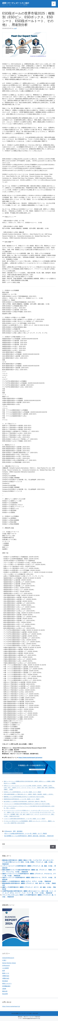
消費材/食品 (5, 976)
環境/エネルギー (7, 983)
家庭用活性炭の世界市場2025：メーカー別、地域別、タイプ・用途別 (21, 799)
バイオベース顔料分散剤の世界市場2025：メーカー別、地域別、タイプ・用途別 (24, 818)
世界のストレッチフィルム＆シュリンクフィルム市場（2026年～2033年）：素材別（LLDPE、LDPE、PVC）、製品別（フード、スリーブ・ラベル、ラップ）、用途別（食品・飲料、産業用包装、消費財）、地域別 (29, 787)
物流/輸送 (19, 831)
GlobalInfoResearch (8, 958)
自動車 (4, 988)
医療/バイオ (5, 973)
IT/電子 (4, 960)
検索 (3, 844)
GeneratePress (42, 1013)
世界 (14, 831)
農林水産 (4, 991)
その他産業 (5, 968)
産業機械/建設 (6, 986)
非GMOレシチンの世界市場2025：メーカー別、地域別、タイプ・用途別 (22, 792)
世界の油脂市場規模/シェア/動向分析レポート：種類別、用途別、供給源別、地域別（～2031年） (29, 794)
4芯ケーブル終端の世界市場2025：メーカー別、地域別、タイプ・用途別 (25, 833)
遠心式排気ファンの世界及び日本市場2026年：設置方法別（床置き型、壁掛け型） (25, 801)
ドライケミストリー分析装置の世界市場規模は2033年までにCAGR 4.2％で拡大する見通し (27, 804)
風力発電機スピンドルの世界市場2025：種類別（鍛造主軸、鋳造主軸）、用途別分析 (29, 836)
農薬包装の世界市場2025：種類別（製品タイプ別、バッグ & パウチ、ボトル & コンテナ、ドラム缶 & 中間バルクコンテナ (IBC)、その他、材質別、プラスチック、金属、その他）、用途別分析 (28, 862)
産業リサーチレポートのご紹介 (15, 3)
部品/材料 (5, 994)
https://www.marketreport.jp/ (11, 1006)
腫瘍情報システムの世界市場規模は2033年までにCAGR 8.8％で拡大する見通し (24, 796)
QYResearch (8, 831)
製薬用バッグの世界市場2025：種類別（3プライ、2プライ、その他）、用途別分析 (26, 881)
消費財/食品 (5, 978)
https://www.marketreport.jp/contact (30, 757)
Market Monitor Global (9, 963)
